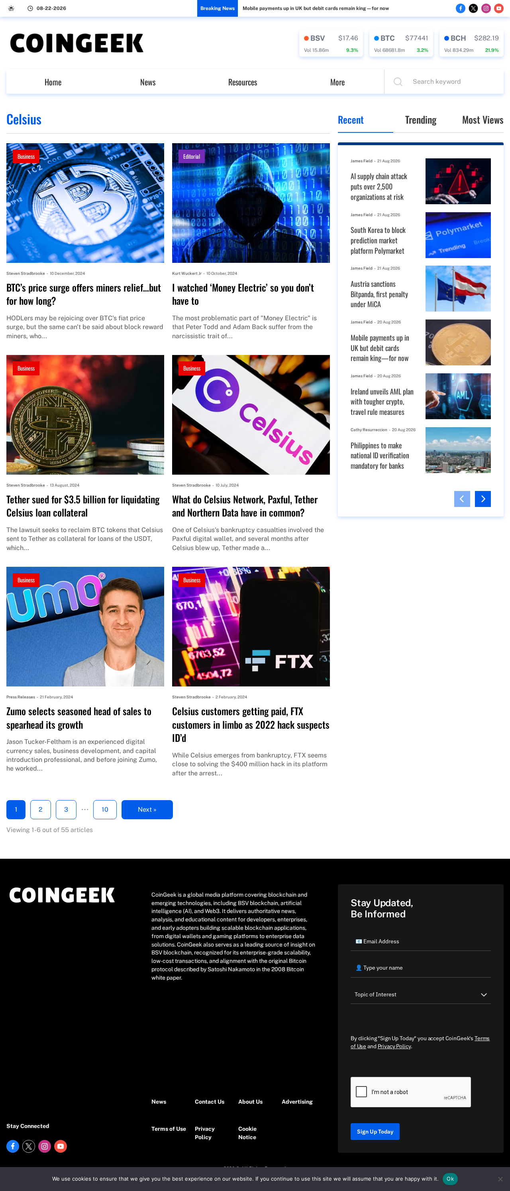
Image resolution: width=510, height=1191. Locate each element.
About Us (250, 1101)
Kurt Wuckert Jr (187, 273)
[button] (462, 499)
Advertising (297, 1101)
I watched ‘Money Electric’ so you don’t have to (243, 294)
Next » (147, 809)
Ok (450, 1178)
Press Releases (20, 696)
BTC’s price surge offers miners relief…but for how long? (83, 294)
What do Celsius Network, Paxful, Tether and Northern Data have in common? (245, 506)
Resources (242, 82)
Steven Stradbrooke (25, 273)
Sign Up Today (375, 1131)
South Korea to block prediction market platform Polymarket (378, 240)
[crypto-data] (331, 43)
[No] (500, 1179)
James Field (362, 160)
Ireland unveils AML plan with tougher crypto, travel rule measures (382, 401)
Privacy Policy (205, 1133)
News (147, 82)
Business (26, 156)
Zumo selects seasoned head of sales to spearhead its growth (78, 717)
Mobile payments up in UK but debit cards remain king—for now (316, 8)
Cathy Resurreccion (369, 429)
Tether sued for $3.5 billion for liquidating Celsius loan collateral (82, 506)
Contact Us (209, 1101)
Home (53, 82)
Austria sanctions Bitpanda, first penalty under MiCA (379, 294)
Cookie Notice (247, 1133)
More (337, 82)
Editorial (191, 156)
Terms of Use (168, 1129)
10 (105, 809)
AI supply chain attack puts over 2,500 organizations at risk (379, 186)
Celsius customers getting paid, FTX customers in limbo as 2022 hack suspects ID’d (251, 724)
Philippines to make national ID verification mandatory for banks (380, 455)
